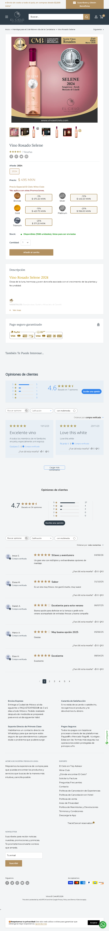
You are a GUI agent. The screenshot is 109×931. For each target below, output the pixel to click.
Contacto (64, 786)
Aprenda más (41, 924)
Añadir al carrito (31, 252)
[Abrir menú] (6, 17)
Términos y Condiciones (71, 811)
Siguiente (97, 29)
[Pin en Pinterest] (16, 156)
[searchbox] (15, 410)
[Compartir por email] (26, 156)
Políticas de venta (68, 799)
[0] (101, 16)
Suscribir (13, 863)
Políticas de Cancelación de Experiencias (79, 790)
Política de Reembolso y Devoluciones (78, 807)
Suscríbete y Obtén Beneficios (86, 4)
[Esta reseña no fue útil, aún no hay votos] (46, 451)
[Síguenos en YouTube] (22, 883)
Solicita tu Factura (68, 778)
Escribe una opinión (91, 391)
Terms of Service (76, 900)
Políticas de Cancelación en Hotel (76, 795)
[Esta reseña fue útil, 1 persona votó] (41, 451)
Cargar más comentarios (54, 468)
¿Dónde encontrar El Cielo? (73, 774)
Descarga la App (67, 815)
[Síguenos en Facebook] (7, 883)
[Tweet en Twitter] (21, 156)
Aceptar (93, 923)
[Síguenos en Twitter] (12, 883)
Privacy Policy (63, 900)
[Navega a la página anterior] (39, 681)
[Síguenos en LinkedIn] (27, 883)
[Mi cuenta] (96, 16)
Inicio (7, 29)
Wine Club (64, 770)
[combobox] (41, 410)
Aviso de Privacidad (68, 803)
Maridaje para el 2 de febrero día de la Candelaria (33, 29)
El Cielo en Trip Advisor (70, 766)
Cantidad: (14, 242)
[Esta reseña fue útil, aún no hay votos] (92, 448)
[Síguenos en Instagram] (17, 883)
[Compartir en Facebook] (11, 156)
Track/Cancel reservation (80, 823)
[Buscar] (86, 17)
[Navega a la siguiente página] (69, 681)
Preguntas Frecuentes (70, 782)
